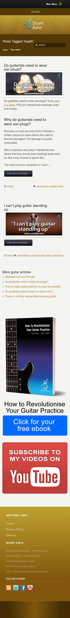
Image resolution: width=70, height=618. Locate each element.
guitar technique (37, 255)
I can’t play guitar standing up (25, 207)
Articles (10, 186)
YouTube (30, 587)
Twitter (15, 587)
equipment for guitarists (46, 186)
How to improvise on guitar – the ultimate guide (27, 550)
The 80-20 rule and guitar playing (20, 566)
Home (5, 49)
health (60, 186)
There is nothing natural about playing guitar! (31, 296)
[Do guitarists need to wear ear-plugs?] (34, 83)
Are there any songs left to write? (20, 561)
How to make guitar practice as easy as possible (33, 286)
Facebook (23, 587)
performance (57, 255)
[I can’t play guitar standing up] (34, 224)
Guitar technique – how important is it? (23, 555)
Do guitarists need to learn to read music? (29, 291)
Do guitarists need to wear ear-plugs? (25, 67)
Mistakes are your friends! (20, 277)
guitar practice (23, 255)
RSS (8, 587)
